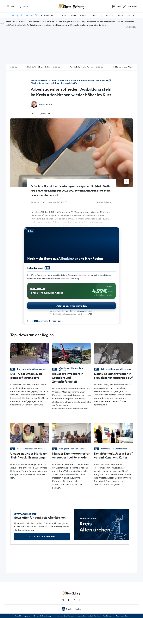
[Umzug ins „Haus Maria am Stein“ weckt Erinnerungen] (29, 433)
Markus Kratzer (46, 104)
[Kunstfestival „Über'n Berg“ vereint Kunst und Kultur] (113, 433)
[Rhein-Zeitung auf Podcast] (79, 600)
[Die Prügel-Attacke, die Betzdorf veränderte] (29, 353)
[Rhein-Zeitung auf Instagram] (74, 600)
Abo (119, 6)
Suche (25, 6)
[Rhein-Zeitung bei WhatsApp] (62, 600)
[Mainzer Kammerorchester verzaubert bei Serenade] (71, 433)
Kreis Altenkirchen (36, 21)
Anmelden (132, 6)
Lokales (21, 21)
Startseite (10, 21)
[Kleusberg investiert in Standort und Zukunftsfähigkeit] (71, 353)
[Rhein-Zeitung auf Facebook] (68, 600)
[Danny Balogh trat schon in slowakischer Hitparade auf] (113, 353)
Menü (12, 6)
